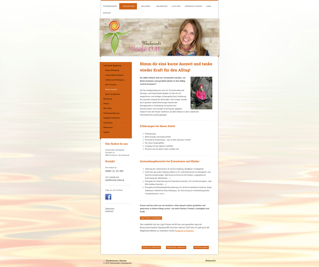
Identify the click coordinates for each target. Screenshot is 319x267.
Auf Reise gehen (201, 247)
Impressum (109, 211)
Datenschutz (109, 208)
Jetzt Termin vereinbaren (151, 218)
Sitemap (122, 260)
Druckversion (112, 260)
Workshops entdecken (176, 247)
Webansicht (210, 260)
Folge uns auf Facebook (114, 190)
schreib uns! (114, 177)
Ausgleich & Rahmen (184, 231)
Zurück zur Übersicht (151, 247)
